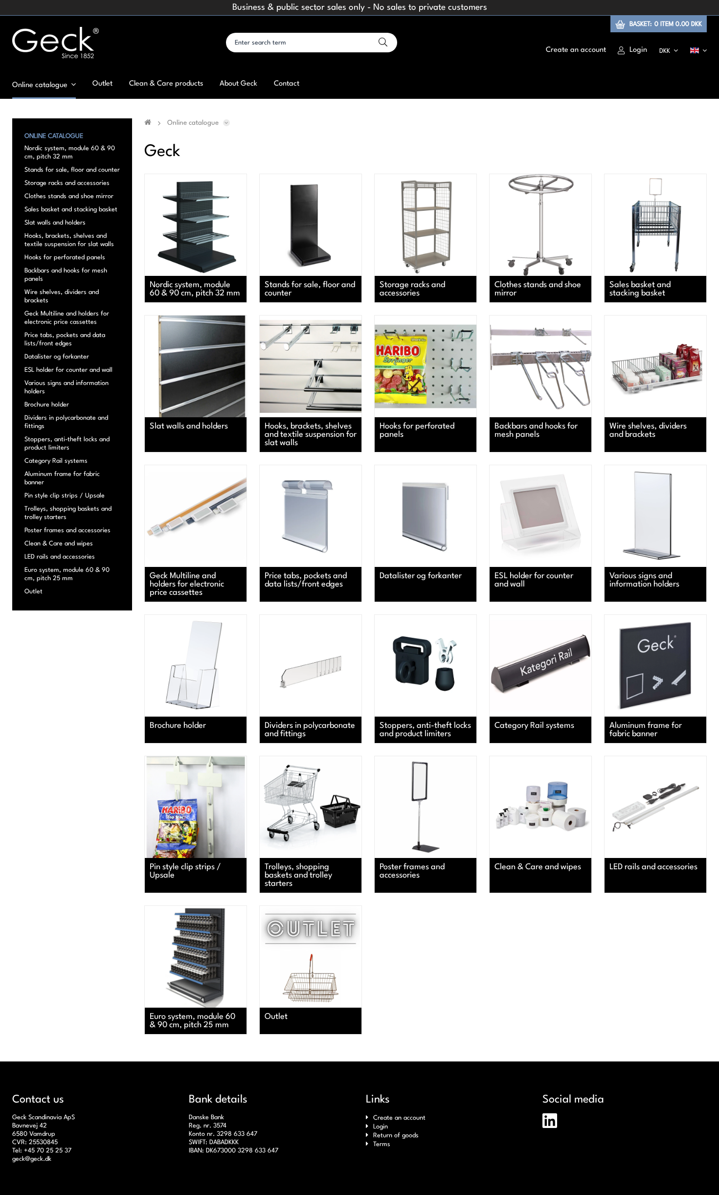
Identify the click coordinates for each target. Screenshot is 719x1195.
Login (380, 1127)
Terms (381, 1144)
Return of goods (396, 1135)
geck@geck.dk (31, 1159)
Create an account (399, 1118)
